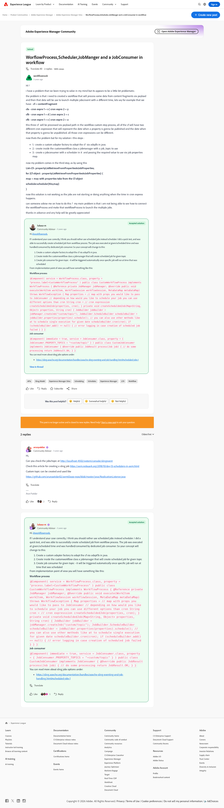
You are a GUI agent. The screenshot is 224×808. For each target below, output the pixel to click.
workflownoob (40, 75)
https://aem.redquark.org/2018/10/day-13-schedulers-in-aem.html (104, 466)
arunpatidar (39, 447)
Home (4, 15)
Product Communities (19, 15)
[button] (205, 15)
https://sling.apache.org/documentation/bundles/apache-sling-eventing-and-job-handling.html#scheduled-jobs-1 (87, 359)
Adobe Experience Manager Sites (69, 15)
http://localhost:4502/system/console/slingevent (86, 460)
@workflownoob (39, 233)
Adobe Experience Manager (42, 15)
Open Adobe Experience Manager (179, 31)
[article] (86, 475)
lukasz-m (41, 225)
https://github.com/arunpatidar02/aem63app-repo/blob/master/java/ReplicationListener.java (76, 476)
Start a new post (108, 422)
